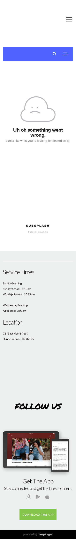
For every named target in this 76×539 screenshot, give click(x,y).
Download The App (38, 514)
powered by (38, 534)
